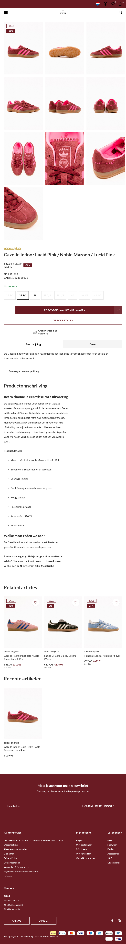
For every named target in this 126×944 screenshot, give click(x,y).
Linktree (8, 876)
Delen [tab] (92, 344)
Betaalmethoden (12, 862)
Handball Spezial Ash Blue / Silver (102, 655)
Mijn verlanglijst (83, 853)
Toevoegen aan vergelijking (24, 371)
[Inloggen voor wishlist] (118, 310)
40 (72, 295)
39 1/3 (60, 295)
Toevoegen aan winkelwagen (64, 310)
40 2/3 (84, 295)
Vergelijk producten (85, 858)
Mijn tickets (81, 849)
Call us (16, 920)
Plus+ (45, 936)
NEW (109, 840)
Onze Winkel (113, 862)
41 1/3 (97, 295)
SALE (109, 858)
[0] (120, 4)
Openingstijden (11, 845)
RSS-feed (54, 936)
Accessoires (113, 853)
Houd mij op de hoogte (98, 806)
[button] (6, 12)
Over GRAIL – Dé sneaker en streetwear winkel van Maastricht (33, 840)
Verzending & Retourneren (16, 867)
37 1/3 (23, 295)
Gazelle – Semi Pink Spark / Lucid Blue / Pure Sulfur (21, 657)
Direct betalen (63, 320)
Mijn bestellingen (84, 845)
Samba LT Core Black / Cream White (60, 657)
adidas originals (12, 248)
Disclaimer (9, 853)
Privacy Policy (10, 858)
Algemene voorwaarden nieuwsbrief (21, 871)
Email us (44, 920)
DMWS (37, 936)
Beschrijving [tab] (33, 344)
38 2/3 (47, 295)
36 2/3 (9, 295)
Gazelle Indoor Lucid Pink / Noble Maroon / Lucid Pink (22, 748)
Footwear (112, 845)
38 (35, 295)
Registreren (81, 840)
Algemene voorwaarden (15, 849)
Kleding (111, 849)
